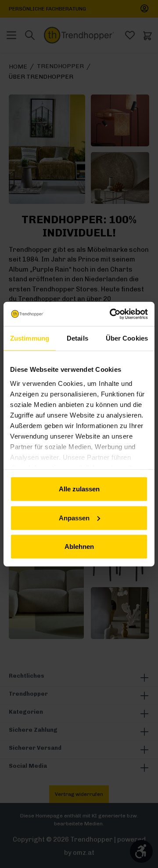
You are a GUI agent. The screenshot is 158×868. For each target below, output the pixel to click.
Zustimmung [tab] (29, 338)
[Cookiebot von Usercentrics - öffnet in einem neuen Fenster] (111, 314)
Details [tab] (77, 338)
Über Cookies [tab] (127, 338)
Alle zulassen (79, 489)
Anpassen (74, 517)
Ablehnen (79, 546)
